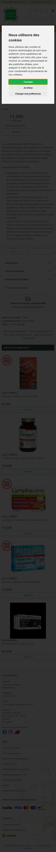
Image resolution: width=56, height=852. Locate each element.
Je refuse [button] (28, 88)
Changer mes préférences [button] (28, 93)
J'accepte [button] (28, 82)
